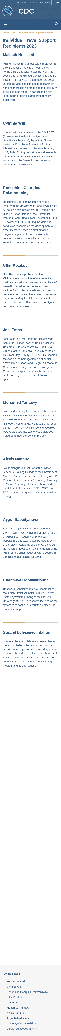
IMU (18, 2)
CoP (35, 2)
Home (6, 32)
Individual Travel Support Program (35, 32)
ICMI (24, 2)
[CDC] (8, 9)
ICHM (47, 2)
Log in (56, 2)
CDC (30, 2)
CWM (41, 2)
